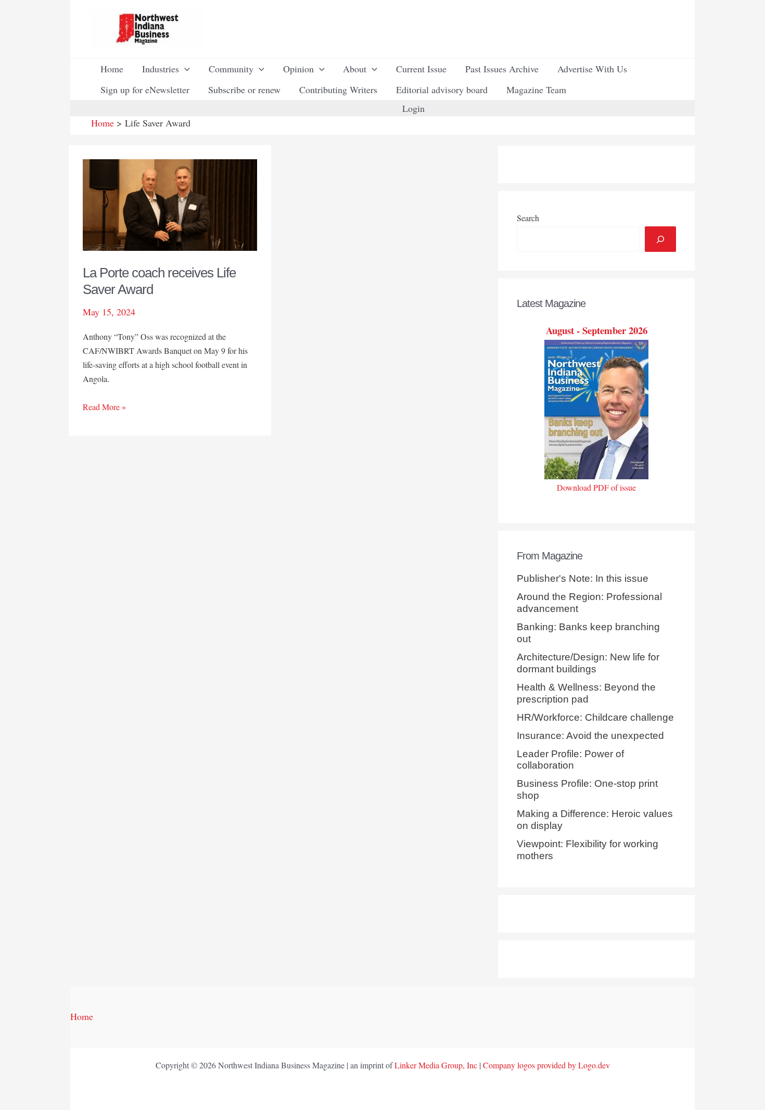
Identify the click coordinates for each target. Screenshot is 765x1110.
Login (413, 108)
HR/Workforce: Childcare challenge (595, 717)
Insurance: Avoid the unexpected (590, 735)
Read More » (104, 407)
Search (528, 217)
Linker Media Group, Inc (435, 1065)
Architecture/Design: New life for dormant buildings (588, 663)
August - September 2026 (596, 330)
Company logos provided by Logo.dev (546, 1065)
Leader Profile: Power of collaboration (570, 759)
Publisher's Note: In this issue (582, 578)
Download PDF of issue (596, 487)
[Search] (660, 239)
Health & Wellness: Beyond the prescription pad (586, 693)
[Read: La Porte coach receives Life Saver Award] (170, 203)
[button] (184, 68)
